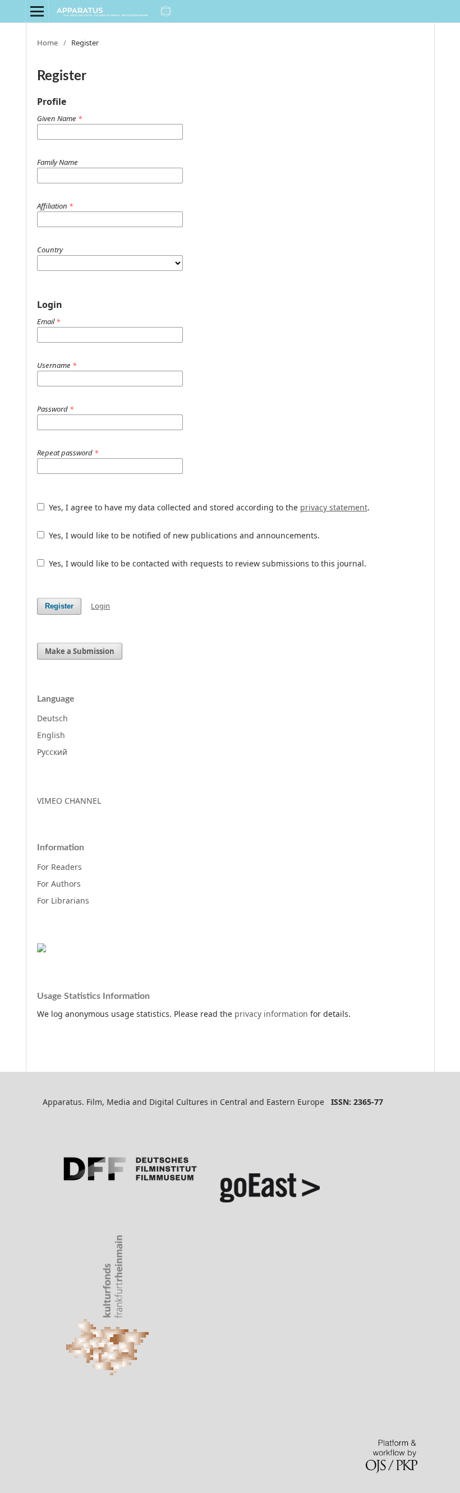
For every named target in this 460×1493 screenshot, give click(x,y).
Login (100, 606)
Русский (52, 751)
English (51, 735)
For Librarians (63, 900)
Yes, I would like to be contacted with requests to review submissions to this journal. (206, 563)
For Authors (59, 883)
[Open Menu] (37, 11)
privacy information (271, 1013)
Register (59, 606)
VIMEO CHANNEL (69, 800)
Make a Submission (79, 651)
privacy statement (333, 507)
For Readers (59, 866)
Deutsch (52, 718)
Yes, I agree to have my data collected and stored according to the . (208, 507)
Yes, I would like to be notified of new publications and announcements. (183, 535)
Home (47, 43)
